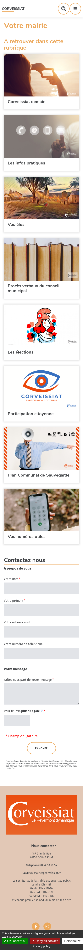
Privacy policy (41, 946)
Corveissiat (13, 8)
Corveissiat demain (27, 102)
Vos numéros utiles (27, 537)
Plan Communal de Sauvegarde (38, 475)
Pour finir (24, 711)
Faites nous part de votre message (29, 680)
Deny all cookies (46, 941)
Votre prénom (14, 600)
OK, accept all (16, 941)
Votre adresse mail (17, 622)
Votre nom (12, 579)
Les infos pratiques (26, 163)
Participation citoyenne (31, 414)
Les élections (20, 352)
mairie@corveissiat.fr (47, 873)
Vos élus (16, 224)
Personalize (72, 941)
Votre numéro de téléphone (23, 644)
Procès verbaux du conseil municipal (33, 288)
